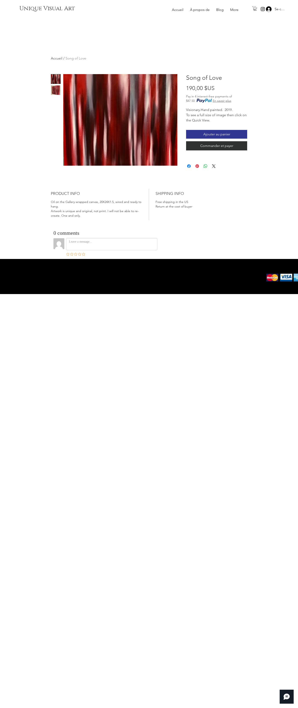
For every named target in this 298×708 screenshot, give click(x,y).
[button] (255, 8)
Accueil (56, 58)
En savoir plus (222, 101)
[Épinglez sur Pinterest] (197, 166)
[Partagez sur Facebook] (189, 166)
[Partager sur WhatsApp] (205, 166)
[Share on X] (213, 166)
